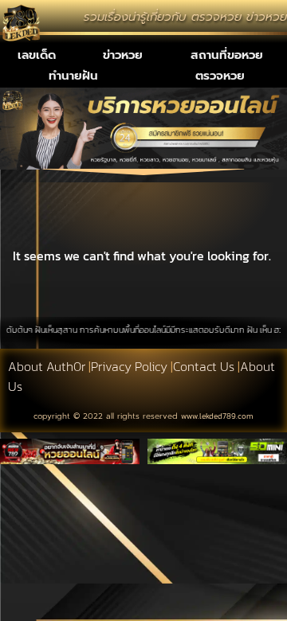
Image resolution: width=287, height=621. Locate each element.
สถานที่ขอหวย (227, 55)
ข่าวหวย (123, 55)
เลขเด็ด (37, 55)
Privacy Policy (129, 366)
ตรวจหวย (220, 75)
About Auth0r (46, 366)
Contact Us (203, 366)
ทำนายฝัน (73, 75)
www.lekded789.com (217, 416)
